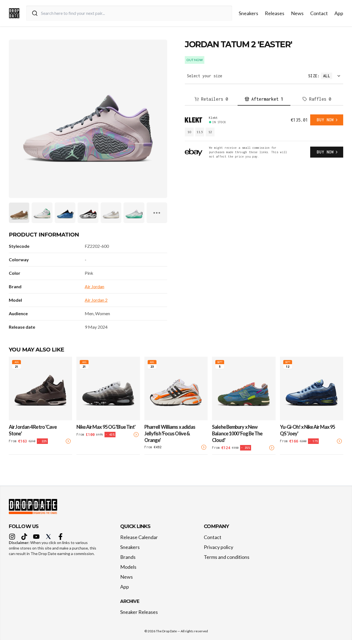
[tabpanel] (264, 136)
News (297, 13)
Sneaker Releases (139, 612)
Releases (274, 13)
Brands (128, 557)
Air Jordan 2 (96, 300)
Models (128, 567)
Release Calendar (139, 537)
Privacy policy (218, 547)
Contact (319, 13)
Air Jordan (94, 286)
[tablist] (264, 99)
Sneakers (248, 13)
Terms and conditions (226, 557)
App (338, 13)
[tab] (211, 99)
